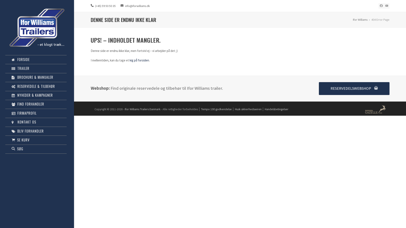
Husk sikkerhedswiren (248, 109)
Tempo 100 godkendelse (216, 109)
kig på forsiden (139, 60)
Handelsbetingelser (276, 109)
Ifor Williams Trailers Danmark (142, 109)
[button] (36, 140)
